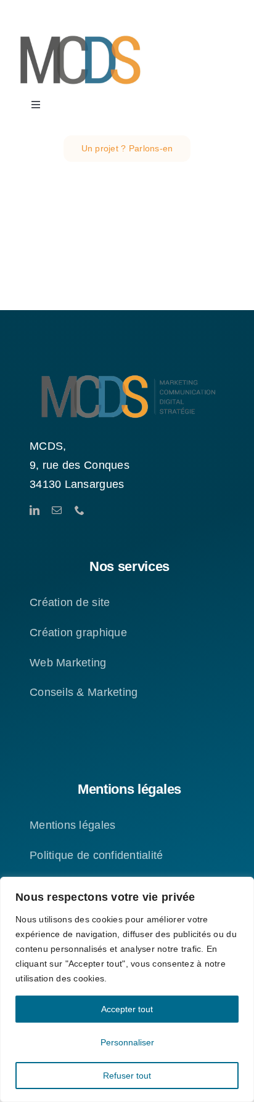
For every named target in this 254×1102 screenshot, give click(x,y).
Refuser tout (127, 1075)
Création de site (70, 602)
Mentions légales (72, 825)
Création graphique (78, 632)
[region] (127, 989)
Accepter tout (127, 1009)
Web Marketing (68, 663)
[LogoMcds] (80, 33)
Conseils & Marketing (83, 692)
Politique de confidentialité (96, 855)
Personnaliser (127, 1042)
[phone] (79, 510)
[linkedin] (34, 510)
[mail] (57, 510)
